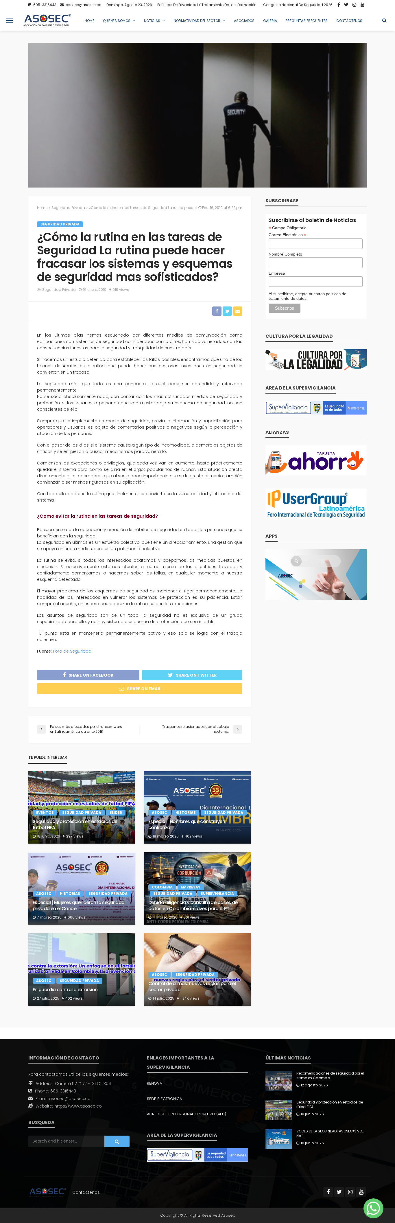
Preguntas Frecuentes (307, 20)
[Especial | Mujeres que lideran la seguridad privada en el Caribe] (81, 888)
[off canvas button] (9, 20)
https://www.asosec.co (78, 1106)
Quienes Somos (116, 20)
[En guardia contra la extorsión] (81, 969)
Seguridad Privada (60, 224)
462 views (74, 998)
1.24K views (190, 998)
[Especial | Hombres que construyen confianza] (197, 807)
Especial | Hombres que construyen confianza (186, 825)
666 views (76, 917)
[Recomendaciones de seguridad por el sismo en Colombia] (278, 1081)
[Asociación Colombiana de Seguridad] (47, 20)
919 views (120, 289)
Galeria (270, 20)
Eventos (45, 812)
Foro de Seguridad (72, 651)
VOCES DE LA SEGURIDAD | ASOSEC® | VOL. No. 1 (330, 1133)
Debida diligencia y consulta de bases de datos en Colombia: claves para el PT (192, 906)
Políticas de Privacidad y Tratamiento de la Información (206, 4)
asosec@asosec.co (70, 1098)
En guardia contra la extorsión (65, 990)
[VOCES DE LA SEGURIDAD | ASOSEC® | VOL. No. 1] (278, 1139)
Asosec (159, 812)
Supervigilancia (217, 893)
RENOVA (154, 1083)
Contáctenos (349, 20)
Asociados (244, 20)
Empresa (277, 273)
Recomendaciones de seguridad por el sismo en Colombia (330, 1076)
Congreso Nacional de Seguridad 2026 (298, 4)
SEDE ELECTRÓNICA (164, 1098)
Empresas (190, 887)
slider (116, 812)
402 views (193, 836)
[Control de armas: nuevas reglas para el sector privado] (197, 969)
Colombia (162, 887)
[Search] (384, 20)
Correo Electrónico (287, 235)
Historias (186, 812)
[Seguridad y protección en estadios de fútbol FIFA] (81, 807)
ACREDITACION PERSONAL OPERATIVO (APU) (186, 1114)
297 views (74, 836)
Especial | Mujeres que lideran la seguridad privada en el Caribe (78, 906)
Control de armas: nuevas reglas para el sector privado (192, 987)
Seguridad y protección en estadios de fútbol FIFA (75, 825)
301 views (192, 917)
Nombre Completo (285, 254)
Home (89, 20)
